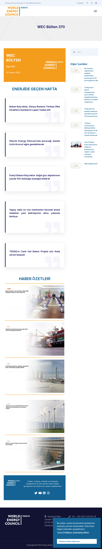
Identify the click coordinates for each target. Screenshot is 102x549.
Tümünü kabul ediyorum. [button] (69, 541)
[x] (87, 3)
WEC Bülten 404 (90, 164)
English (80, 3)
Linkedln (44, 481)
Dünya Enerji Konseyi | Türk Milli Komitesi (23, 3)
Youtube (37, 481)
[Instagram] (92, 3)
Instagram (54, 481)
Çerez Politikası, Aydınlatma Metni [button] (73, 532)
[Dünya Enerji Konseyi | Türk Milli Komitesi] (16, 11)
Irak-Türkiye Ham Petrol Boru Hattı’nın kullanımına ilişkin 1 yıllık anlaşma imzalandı (90, 149)
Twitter (30, 481)
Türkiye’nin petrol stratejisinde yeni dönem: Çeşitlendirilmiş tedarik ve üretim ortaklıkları (91, 94)
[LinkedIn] (96, 3)
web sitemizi (43, 484)
